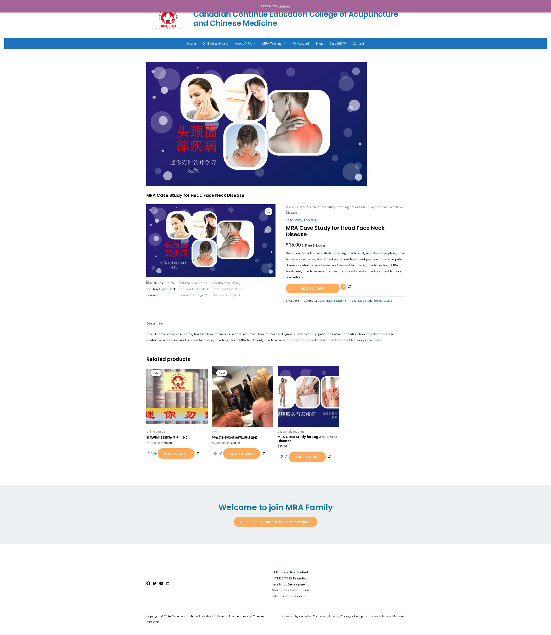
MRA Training (272, 43)
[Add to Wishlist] (343, 287)
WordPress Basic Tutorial (291, 590)
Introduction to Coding (288, 596)
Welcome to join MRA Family (275, 507)
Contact (358, 43)
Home (191, 43)
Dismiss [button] (284, 6)
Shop (319, 43)
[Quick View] (155, 453)
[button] (268, 211)
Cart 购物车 (338, 43)
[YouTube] (161, 583)
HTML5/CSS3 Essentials (290, 578)
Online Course (307, 207)
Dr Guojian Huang (216, 43)
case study (365, 301)
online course (383, 301)
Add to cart (313, 288)
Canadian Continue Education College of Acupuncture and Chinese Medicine (295, 18)
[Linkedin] (168, 583)
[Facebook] (148, 583)
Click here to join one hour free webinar (275, 522)
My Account (300, 43)
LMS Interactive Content (290, 572)
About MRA (243, 43)
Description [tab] (155, 323)
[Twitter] (155, 583)
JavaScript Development (290, 584)
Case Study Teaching (334, 207)
